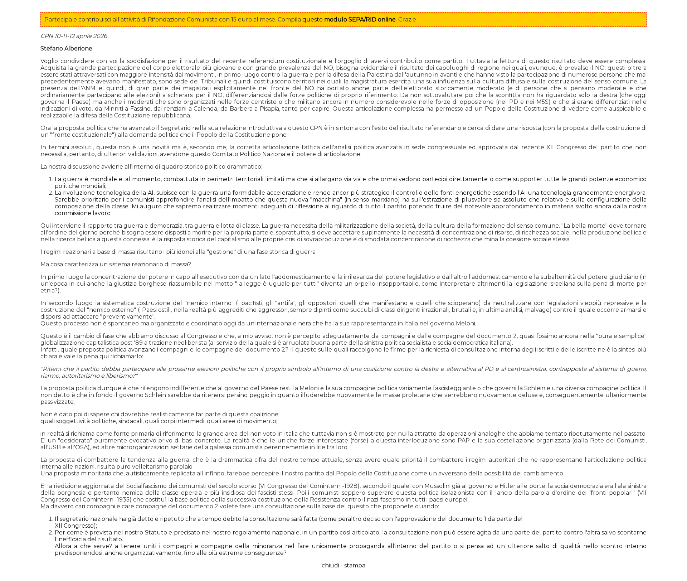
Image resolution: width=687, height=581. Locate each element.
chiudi (330, 565)
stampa (354, 565)
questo (349, 19)
